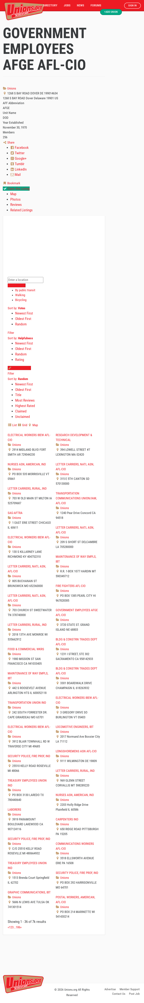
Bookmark (13, 183)
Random (21, 324)
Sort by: (16, 308)
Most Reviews (25, 400)
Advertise (110, 989)
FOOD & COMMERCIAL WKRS (26, 649)
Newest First (24, 313)
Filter (11, 333)
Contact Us (118, 993)
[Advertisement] (72, 958)
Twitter (19, 153)
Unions (11, 88)
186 (18, 927)
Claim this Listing (18, 188)
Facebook (21, 147)
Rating (19, 359)
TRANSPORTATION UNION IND (27, 702)
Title (18, 395)
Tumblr (19, 164)
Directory (50, 5)
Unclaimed (22, 417)
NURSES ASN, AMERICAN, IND (27, 464)
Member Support (130, 989)
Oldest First (23, 319)
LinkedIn (20, 169)
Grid (24, 425)
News (80, 5)
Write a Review (21, 368)
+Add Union (111, 12)
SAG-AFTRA (15, 513)
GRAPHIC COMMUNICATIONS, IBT (29, 892)
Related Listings (21, 210)
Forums (96, 5)
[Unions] (24, 11)
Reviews (16, 204)
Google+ (20, 158)
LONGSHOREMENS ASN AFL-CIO (76, 751)
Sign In (132, 5)
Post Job (134, 993)
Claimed (20, 411)
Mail (17, 174)
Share (10, 142)
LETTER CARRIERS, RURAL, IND (27, 488)
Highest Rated (25, 406)
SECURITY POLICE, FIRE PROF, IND (29, 756)
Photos (15, 199)
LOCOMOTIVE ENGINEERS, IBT (75, 727)
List (14, 425)
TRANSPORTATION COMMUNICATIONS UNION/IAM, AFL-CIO (76, 498)
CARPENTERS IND (67, 819)
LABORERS (14, 809)
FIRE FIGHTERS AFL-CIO (71, 586)
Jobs (67, 5)
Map (13, 194)
